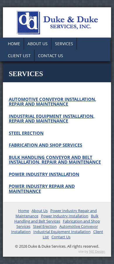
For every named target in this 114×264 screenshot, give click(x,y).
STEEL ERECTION (26, 133)
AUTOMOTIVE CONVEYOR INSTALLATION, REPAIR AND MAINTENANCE (52, 101)
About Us (37, 43)
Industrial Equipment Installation (62, 231)
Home (14, 43)
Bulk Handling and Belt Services (56, 218)
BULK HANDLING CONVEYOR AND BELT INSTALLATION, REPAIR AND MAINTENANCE (55, 159)
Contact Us (50, 55)
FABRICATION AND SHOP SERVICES (45, 145)
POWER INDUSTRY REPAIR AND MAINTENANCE (42, 188)
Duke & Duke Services (57, 22)
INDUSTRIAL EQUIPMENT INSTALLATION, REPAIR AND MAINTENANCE (51, 118)
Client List (19, 55)
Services (64, 43)
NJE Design (97, 251)
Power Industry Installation (64, 215)
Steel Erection (45, 226)
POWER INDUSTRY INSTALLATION (44, 174)
